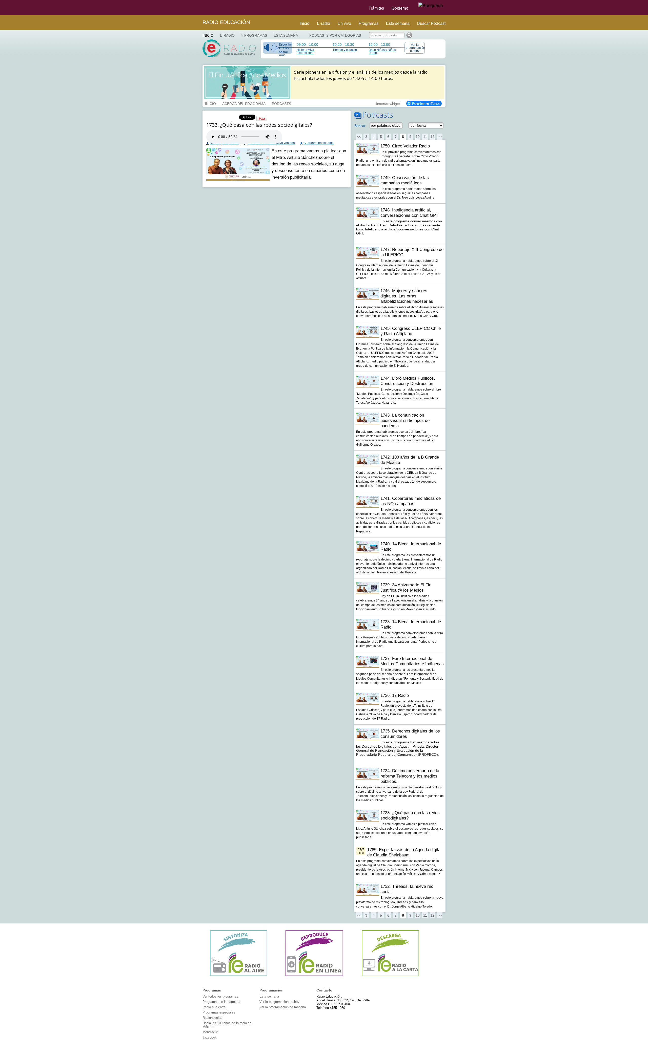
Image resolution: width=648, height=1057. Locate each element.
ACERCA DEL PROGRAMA (244, 103)
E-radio (323, 23)
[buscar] (430, 6)
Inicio (304, 23)
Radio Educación (226, 22)
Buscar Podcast (431, 23)
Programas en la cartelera (221, 1002)
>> (440, 137)
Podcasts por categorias (335, 35)
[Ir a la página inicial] (199, 7)
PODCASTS (281, 103)
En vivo (344, 23)
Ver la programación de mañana (282, 1007)
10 (418, 137)
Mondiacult (210, 1032)
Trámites (376, 8)
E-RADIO (227, 35)
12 (432, 137)
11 (425, 137)
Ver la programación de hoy (415, 47)
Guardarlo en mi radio (318, 143)
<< (359, 137)
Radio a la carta (214, 1007)
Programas (368, 23)
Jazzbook (209, 1037)
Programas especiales (218, 1012)
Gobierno (400, 8)
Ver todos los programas (220, 996)
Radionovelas (212, 1018)
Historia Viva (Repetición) (305, 51)
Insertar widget (388, 103)
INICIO (210, 103)
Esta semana (398, 23)
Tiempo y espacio (345, 49)
